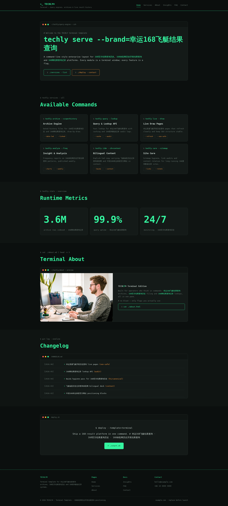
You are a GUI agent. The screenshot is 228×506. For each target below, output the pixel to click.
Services (148, 5)
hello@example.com (163, 482)
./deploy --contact (86, 72)
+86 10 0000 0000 (163, 486)
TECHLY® (66, 5)
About (157, 5)
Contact (184, 5)
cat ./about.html (132, 307)
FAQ (176, 5)
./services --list (58, 72)
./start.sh (115, 446)
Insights (167, 5)
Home (138, 5)
